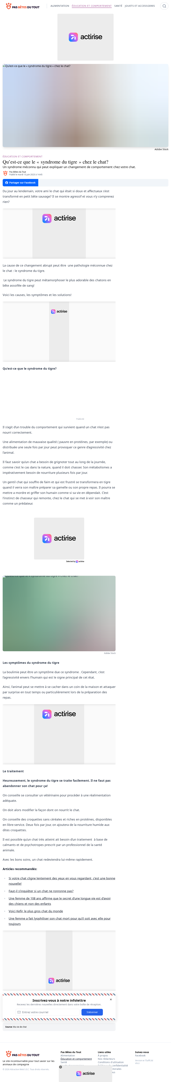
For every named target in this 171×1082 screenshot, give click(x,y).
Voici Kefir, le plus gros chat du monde (36, 911)
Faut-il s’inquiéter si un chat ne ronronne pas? (41, 891)
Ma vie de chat (20, 1026)
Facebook (140, 1055)
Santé (64, 1062)
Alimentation (68, 1055)
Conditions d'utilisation (111, 1062)
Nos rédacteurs (106, 1058)
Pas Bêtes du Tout (17, 171)
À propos (103, 1055)
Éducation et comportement (76, 1058)
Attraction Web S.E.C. (19, 1069)
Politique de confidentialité (113, 1065)
